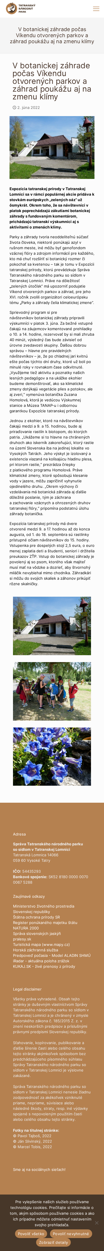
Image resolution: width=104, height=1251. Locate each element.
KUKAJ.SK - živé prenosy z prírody (44, 966)
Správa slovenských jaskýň (37, 933)
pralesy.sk (22, 939)
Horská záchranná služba (35, 950)
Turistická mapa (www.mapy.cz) (41, 944)
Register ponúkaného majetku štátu (45, 922)
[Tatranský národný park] (20, 8)
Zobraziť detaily (53, 1242)
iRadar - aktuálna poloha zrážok (41, 961)
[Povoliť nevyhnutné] (97, 1223)
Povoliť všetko (31, 1233)
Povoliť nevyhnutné (71, 1233)
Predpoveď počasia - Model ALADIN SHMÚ (52, 955)
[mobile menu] (96, 9)
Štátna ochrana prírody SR (36, 917)
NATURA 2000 (26, 928)
